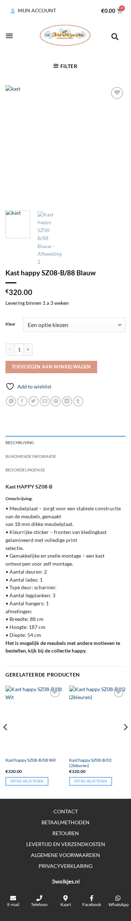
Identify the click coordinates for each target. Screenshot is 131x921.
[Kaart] (65, 898)
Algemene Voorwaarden (65, 855)
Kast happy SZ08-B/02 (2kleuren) (90, 763)
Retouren (65, 833)
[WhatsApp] (118, 898)
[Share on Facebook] (22, 401)
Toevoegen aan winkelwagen (51, 367)
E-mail (13, 904)
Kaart (65, 904)
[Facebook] (92, 898)
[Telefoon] (39, 898)
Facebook (91, 904)
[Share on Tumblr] (78, 401)
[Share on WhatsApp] (11, 401)
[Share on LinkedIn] (67, 401)
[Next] (113, 145)
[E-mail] (13, 898)
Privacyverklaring (65, 866)
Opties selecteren (27, 781)
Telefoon (39, 904)
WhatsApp (118, 904)
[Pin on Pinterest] (56, 401)
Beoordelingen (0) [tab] (25, 469)
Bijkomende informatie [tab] (30, 456)
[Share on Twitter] (33, 401)
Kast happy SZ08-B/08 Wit (30, 760)
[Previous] (17, 145)
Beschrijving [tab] (19, 442)
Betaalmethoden (65, 822)
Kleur (10, 324)
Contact (65, 811)
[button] (9, 35)
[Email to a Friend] (45, 401)
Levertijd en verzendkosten (65, 844)
